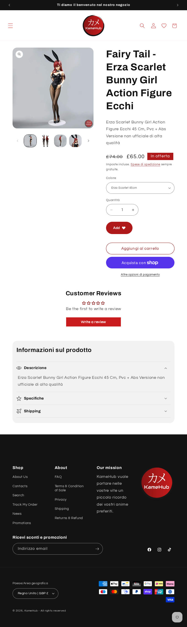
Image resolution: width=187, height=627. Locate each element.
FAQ (58, 477)
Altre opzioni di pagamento (140, 274)
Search (18, 495)
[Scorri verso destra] (88, 141)
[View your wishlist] (164, 25)
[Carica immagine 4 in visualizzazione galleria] (75, 141)
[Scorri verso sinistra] (18, 141)
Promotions (22, 523)
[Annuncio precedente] (9, 5)
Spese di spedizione (145, 164)
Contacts (20, 486)
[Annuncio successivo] (178, 5)
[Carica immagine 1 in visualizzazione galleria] (30, 141)
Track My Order (25, 504)
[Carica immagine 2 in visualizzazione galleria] (45, 141)
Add (116, 228)
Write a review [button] (93, 322)
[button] (10, 25)
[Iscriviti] (97, 549)
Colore (111, 178)
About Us (20, 477)
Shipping (62, 508)
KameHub (31, 610)
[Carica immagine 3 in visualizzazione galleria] (60, 141)
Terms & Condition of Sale (69, 488)
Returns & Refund (69, 518)
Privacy (61, 499)
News (17, 513)
